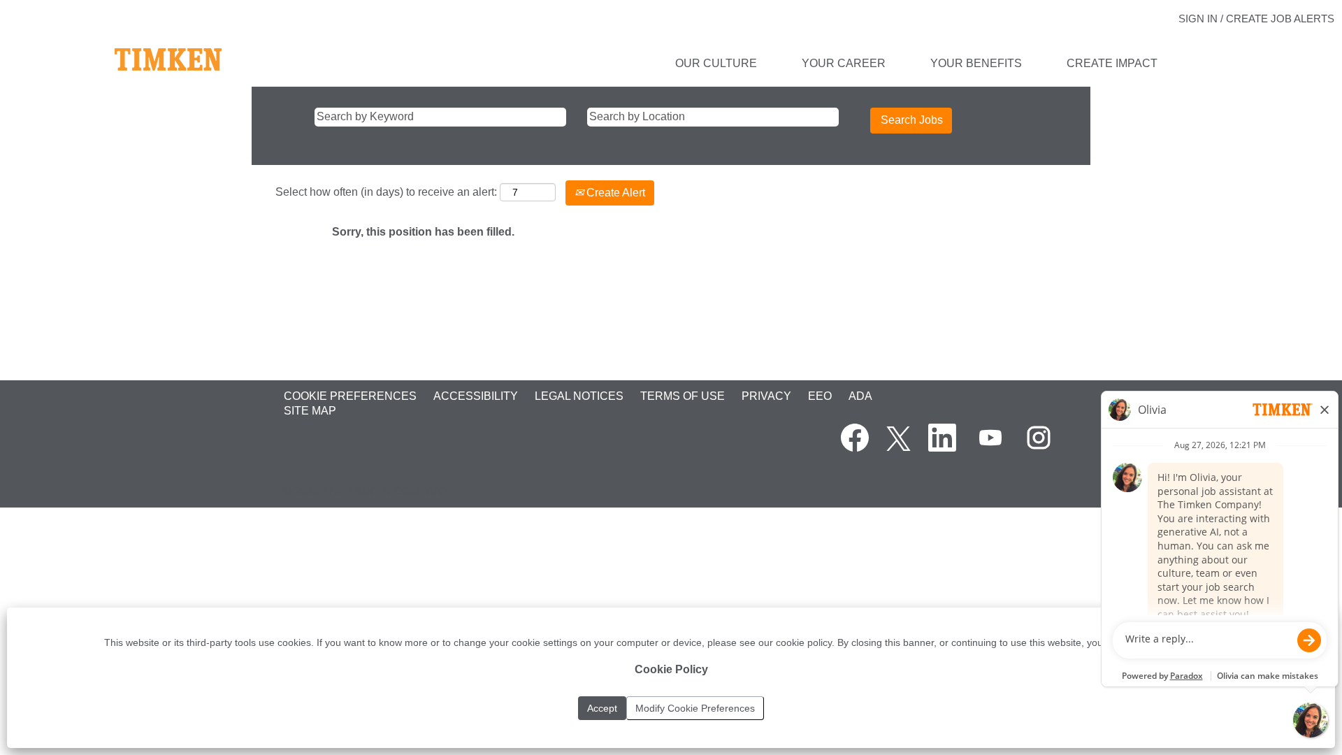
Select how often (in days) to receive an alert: (386, 192)
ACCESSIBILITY (475, 396)
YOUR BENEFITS (976, 63)
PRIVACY (766, 396)
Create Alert (614, 193)
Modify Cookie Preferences (695, 708)
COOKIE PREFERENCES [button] (350, 396)
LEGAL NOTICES (579, 396)
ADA (860, 396)
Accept (602, 708)
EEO (820, 396)
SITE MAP (310, 411)
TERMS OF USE (682, 396)
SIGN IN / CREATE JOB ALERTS (1256, 18)
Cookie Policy (671, 669)
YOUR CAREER (844, 63)
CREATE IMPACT (1112, 63)
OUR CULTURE (716, 63)
